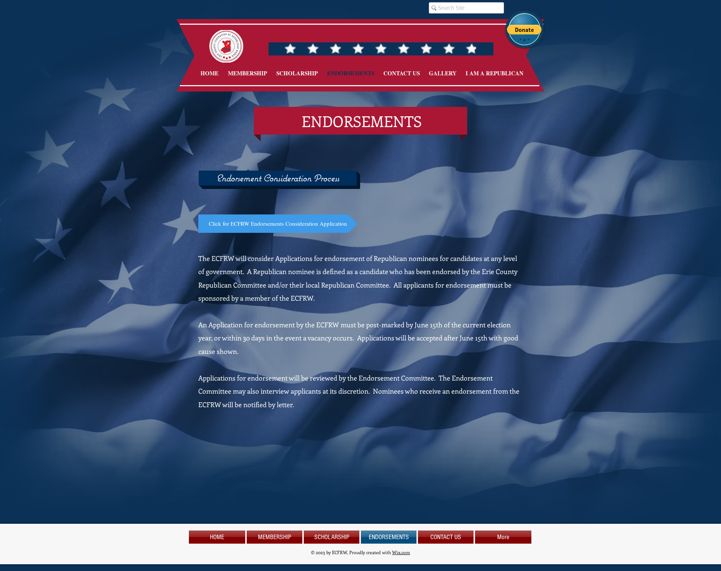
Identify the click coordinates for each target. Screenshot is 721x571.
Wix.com (401, 552)
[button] (524, 29)
